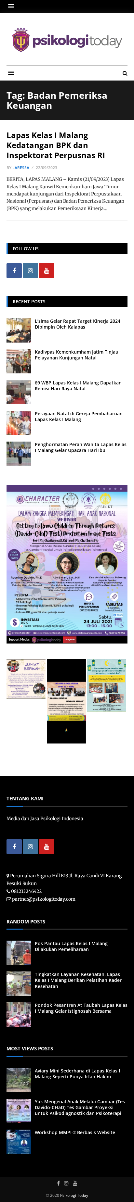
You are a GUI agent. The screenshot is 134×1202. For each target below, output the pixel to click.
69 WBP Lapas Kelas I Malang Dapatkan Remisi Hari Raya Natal (78, 386)
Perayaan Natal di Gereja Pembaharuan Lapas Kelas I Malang (79, 416)
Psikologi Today (74, 1195)
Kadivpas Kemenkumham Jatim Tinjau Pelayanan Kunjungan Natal (76, 355)
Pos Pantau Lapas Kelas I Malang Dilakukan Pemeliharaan (71, 946)
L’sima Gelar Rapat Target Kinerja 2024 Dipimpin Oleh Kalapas (77, 324)
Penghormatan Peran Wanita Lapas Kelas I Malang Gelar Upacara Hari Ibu (81, 447)
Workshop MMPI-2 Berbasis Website (75, 1132)
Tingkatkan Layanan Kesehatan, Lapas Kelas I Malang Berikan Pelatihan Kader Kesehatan (78, 980)
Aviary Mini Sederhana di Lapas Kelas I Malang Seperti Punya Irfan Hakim (77, 1074)
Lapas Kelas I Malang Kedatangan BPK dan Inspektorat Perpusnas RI (56, 145)
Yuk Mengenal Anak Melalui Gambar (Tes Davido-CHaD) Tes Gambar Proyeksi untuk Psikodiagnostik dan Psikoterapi (80, 1107)
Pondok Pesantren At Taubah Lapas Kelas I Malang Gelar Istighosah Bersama (81, 1008)
